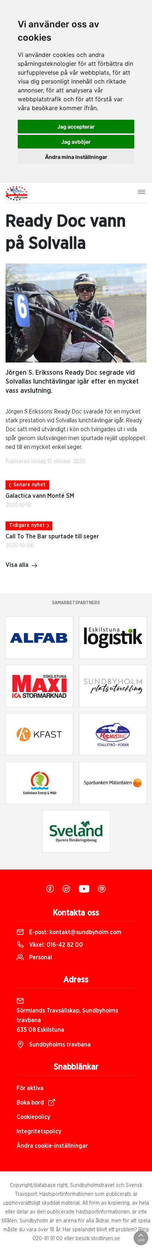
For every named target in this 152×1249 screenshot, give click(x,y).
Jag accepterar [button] (76, 126)
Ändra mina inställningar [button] (76, 157)
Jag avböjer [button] (76, 142)
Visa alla (17, 565)
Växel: (55, 945)
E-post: (74, 932)
